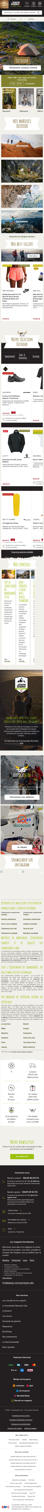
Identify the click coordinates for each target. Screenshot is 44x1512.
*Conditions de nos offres (21, 1416)
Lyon (25, 1260)
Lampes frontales (30, 924)
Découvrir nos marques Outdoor (22, 236)
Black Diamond (29, 1047)
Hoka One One (29, 1038)
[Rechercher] (40, 11)
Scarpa (26, 1028)
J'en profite (29, 83)
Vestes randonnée (8, 919)
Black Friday (33, 1440)
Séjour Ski (31, 1496)
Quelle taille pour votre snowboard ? (23, 1466)
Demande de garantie (11, 1321)
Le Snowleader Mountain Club (14, 1306)
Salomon (4, 1038)
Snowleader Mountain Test (28, 1443)
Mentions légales (30, 1428)
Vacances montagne (19, 1480)
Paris (32, 1260)
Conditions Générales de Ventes (20, 1420)
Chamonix (16, 1260)
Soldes (24, 1440)
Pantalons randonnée (31, 919)
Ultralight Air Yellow (10, 523)
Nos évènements (9, 1337)
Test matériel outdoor (13, 1486)
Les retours (7, 1316)
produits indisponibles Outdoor (22, 1052)
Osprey (4, 1047)
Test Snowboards (30, 1483)
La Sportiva (5, 1024)
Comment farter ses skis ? (23, 1469)
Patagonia (27, 1033)
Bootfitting (7, 1332)
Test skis (31, 1480)
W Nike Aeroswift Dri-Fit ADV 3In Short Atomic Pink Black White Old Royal (11, 298)
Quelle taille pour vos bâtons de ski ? (23, 1463)
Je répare (22, 847)
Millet (3, 1028)
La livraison (7, 1311)
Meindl (25, 1024)
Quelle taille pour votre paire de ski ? (23, 1456)
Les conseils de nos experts (14, 1301)
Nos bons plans (14, 1440)
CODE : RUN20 (16, 84)
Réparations (7, 1326)
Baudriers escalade (30, 933)
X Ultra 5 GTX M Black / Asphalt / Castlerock (11, 397)
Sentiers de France (18, 1496)
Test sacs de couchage (19, 1493)
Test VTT (32, 1493)
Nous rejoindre (8, 1347)
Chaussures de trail (8, 928)
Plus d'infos (7, 1278)
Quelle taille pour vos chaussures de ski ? (23, 1460)
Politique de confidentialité (20, 1424)
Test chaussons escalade (32, 1486)
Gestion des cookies (15, 1428)
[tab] (8, 356)
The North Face (29, 1042)
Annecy (5, 1260)
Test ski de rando (16, 1483)
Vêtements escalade (9, 933)
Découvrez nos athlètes (22, 797)
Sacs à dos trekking (9, 924)
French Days (12, 1443)
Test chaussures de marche (23, 1490)
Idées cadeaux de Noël (23, 1446)
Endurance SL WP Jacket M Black (12, 461)
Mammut (4, 1033)
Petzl (3, 1042)
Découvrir (6, 111)
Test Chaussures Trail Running (23, 1500)
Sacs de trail (28, 928)
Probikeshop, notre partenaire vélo (18, 1283)
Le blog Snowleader (10, 1342)
